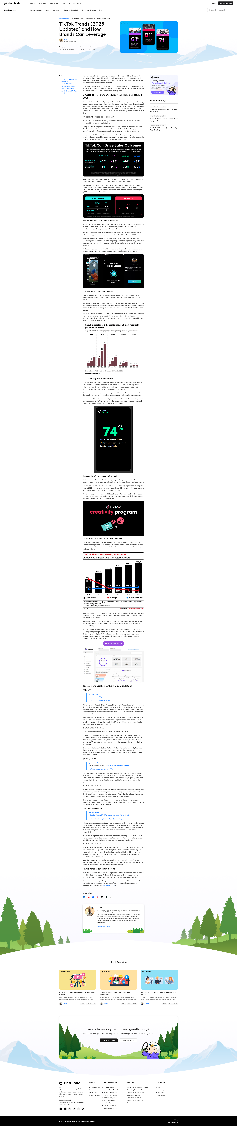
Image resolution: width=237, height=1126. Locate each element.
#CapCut (92, 815)
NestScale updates (36, 10)
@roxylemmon (94, 813)
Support (65, 3)
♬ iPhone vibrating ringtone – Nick (101, 769)
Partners (76, 3)
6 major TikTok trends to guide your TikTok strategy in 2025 (69, 81)
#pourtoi (115, 765)
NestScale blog (64, 18)
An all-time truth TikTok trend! (69, 92)
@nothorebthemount (96, 763)
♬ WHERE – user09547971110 (99, 701)
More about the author (104, 926)
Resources (54, 3)
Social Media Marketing (158, 107)
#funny (105, 697)
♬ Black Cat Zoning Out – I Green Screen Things (106, 819)
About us (33, 3)
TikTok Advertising (68, 49)
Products (42, 3)
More (100, 10)
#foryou (122, 765)
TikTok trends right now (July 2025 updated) (68, 87)
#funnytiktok (124, 815)
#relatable (99, 815)
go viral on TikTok (109, 885)
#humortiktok (114, 815)
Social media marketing (71, 10)
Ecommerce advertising (52, 10)
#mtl (127, 765)
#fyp (100, 697)
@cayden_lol (93, 694)
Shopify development (89, 10)
